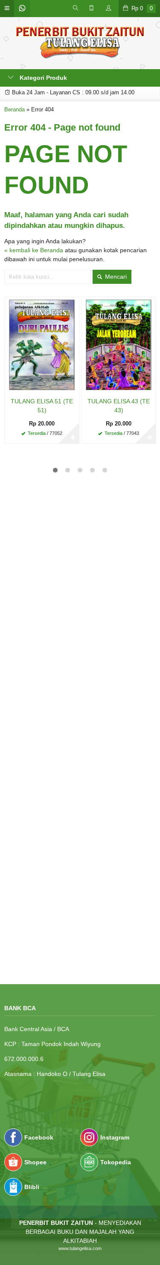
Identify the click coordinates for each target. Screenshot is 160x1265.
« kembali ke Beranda (33, 250)
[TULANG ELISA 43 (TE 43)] (118, 344)
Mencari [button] (115, 276)
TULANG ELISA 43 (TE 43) (118, 406)
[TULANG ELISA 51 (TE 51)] (42, 344)
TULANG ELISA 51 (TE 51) (42, 406)
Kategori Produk (42, 77)
